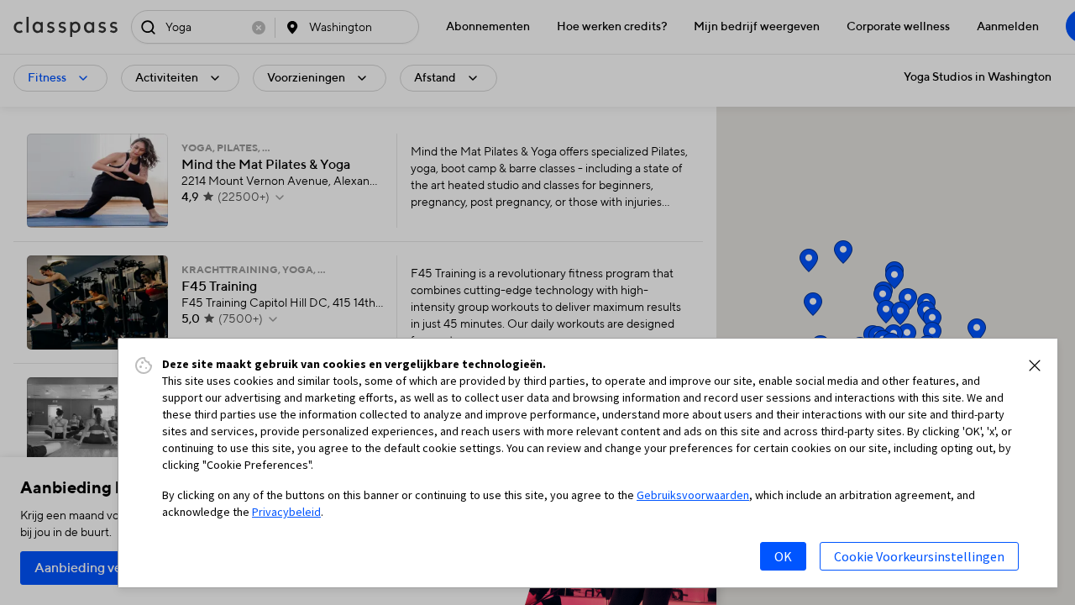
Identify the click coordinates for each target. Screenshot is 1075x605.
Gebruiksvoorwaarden (693, 494)
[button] (1035, 365)
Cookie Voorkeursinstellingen (919, 556)
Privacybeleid (286, 511)
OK (783, 556)
